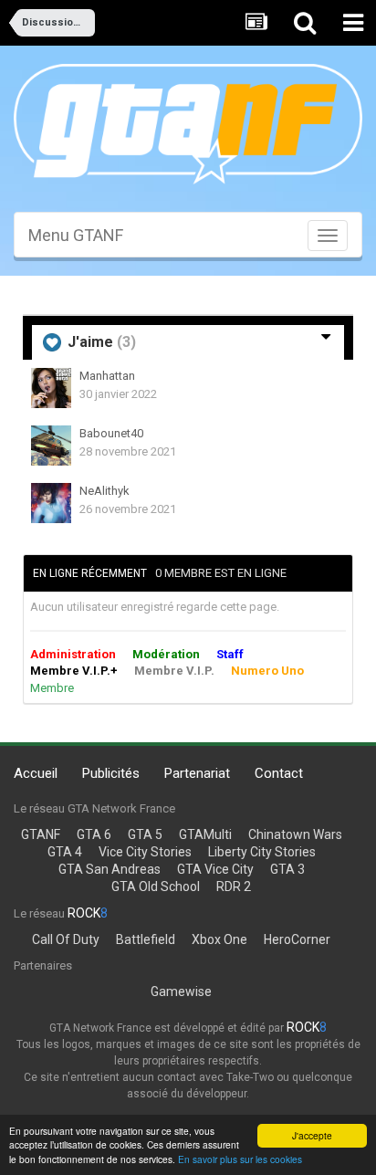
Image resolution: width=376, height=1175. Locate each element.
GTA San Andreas (109, 869)
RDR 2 (233, 886)
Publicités (111, 773)
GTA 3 (287, 869)
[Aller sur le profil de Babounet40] (51, 445)
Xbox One (219, 939)
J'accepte (312, 1135)
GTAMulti (205, 834)
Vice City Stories (145, 852)
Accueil (35, 773)
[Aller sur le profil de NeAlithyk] (51, 503)
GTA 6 (94, 834)
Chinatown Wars (295, 834)
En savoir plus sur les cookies (240, 1159)
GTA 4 (64, 852)
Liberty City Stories (262, 852)
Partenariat (197, 773)
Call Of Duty (65, 939)
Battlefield (145, 939)
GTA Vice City (215, 869)
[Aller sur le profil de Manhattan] (51, 388)
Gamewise (181, 991)
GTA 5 (145, 834)
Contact (279, 773)
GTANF (40, 834)
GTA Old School (155, 886)
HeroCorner (297, 939)
